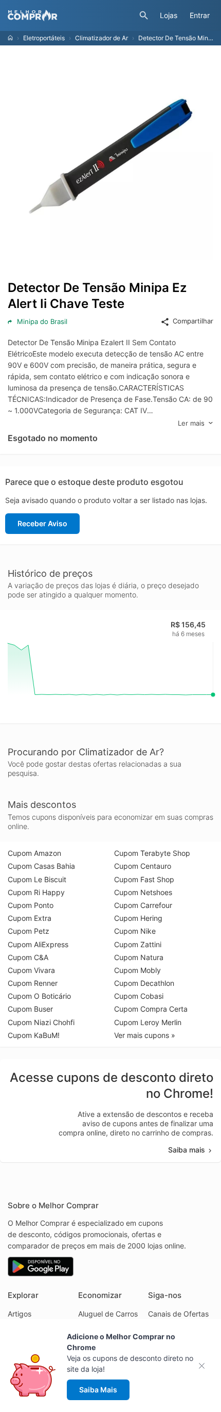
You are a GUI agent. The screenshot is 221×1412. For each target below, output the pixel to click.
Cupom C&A (28, 957)
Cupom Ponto (30, 905)
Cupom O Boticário (39, 996)
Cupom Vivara (31, 970)
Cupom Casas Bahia (41, 866)
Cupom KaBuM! (34, 1035)
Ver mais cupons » (144, 1035)
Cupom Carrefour (143, 905)
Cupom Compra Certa (151, 1008)
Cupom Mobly (137, 970)
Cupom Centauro (142, 866)
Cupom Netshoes (143, 892)
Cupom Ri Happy (36, 892)
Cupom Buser (30, 1008)
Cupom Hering (138, 918)
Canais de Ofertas (178, 1313)
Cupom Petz (28, 931)
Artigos (19, 1313)
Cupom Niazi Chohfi (41, 1022)
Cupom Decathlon (144, 983)
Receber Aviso (42, 523)
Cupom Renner (33, 983)
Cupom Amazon (34, 853)
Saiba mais (186, 1149)
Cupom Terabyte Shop (152, 853)
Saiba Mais (98, 1389)
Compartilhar (193, 321)
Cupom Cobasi (138, 996)
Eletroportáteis (44, 38)
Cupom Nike (135, 931)
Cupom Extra (29, 918)
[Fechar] (205, 1366)
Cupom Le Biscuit (37, 879)
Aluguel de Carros (108, 1313)
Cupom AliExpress (38, 944)
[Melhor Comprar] (71, 15)
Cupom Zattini (137, 944)
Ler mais (191, 423)
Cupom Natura (138, 957)
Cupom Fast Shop (144, 879)
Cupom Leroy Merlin (147, 1022)
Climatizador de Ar (101, 38)
